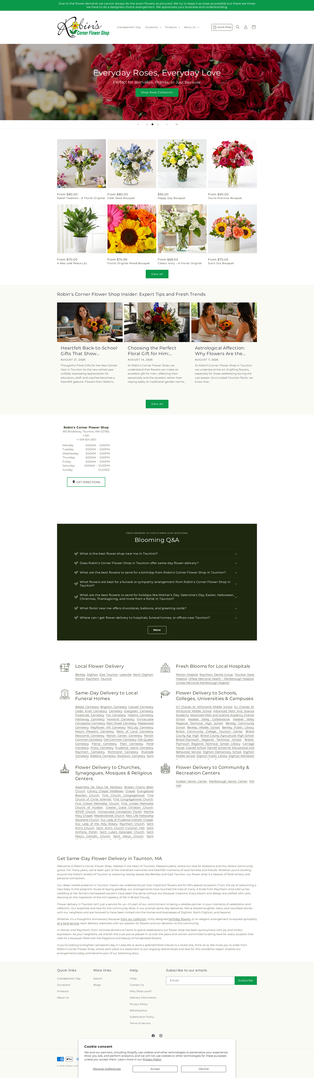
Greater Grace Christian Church (129, 807)
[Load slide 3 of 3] (158, 124)
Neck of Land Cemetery (134, 731)
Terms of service (140, 1023)
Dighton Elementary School (222, 752)
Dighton (92, 674)
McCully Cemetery (140, 727)
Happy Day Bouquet (171, 198)
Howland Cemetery (120, 719)
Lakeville (125, 674)
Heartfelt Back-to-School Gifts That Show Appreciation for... (89, 350)
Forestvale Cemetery (89, 715)
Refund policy (138, 1010)
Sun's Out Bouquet (221, 263)
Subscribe (245, 980)
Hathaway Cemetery (89, 719)
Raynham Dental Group (216, 674)
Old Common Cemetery (120, 739)
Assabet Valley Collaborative (209, 719)
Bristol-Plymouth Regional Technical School (208, 739)
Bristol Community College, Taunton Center (209, 731)
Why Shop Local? (141, 991)
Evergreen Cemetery (138, 711)
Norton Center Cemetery (124, 735)
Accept (155, 1069)
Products (63, 991)
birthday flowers (179, 919)
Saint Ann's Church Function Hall (120, 828)
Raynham (92, 678)
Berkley (80, 674)
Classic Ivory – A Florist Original (180, 263)
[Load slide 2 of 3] (152, 124)
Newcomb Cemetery (89, 735)
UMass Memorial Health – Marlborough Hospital (221, 678)
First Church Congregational (123, 795)
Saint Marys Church (128, 836)
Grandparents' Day (69, 978)
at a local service (68, 923)
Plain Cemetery (131, 743)
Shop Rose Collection (157, 92)
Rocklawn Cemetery (131, 756)
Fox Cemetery (116, 715)
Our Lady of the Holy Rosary (96, 823)
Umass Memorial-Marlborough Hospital (202, 682)
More (157, 630)
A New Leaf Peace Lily (72, 263)
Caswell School (196, 747)
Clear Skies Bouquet (121, 198)
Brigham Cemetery (113, 707)
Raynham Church (132, 823)
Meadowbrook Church (109, 815)
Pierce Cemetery (104, 743)
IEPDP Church (85, 811)
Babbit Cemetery (87, 707)
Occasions (63, 985)
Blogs (97, 985)
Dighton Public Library (211, 756)
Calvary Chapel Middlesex (105, 791)
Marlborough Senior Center (228, 781)
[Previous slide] (138, 124)
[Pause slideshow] (176, 124)
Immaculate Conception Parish (120, 811)
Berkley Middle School (203, 727)
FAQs (133, 978)
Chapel (130, 791)
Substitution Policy (142, 1016)
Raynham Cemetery (89, 752)
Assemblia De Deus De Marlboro (98, 787)
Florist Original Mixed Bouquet (128, 263)
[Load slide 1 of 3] (147, 124)
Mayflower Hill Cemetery (107, 727)
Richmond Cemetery (123, 752)
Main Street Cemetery (121, 723)
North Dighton (143, 674)
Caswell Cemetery (140, 707)
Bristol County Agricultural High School (227, 735)
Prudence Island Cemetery (134, 747)
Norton (80, 678)
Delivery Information (143, 997)
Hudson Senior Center (191, 781)
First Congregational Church (133, 799)
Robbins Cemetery (103, 756)
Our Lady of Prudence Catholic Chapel (126, 819)
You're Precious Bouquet (225, 198)
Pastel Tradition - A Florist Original (81, 198)
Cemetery (115, 711)
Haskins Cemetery (140, 715)
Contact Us (137, 985)
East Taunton (109, 674)
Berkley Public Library (238, 727)
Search (97, 978)
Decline (204, 1069)
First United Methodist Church (97, 803)
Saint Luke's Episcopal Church (122, 832)
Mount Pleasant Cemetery (94, 731)
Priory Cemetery (101, 747)
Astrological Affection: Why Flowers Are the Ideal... (220, 350)
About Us (63, 997)
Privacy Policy (152, 1059)
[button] (153, 27)
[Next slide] (167, 124)
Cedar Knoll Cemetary (91, 711)
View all (157, 274)
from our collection (133, 919)
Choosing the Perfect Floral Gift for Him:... (152, 350)
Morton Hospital (187, 674)
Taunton (106, 678)
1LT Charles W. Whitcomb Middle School (204, 707)
